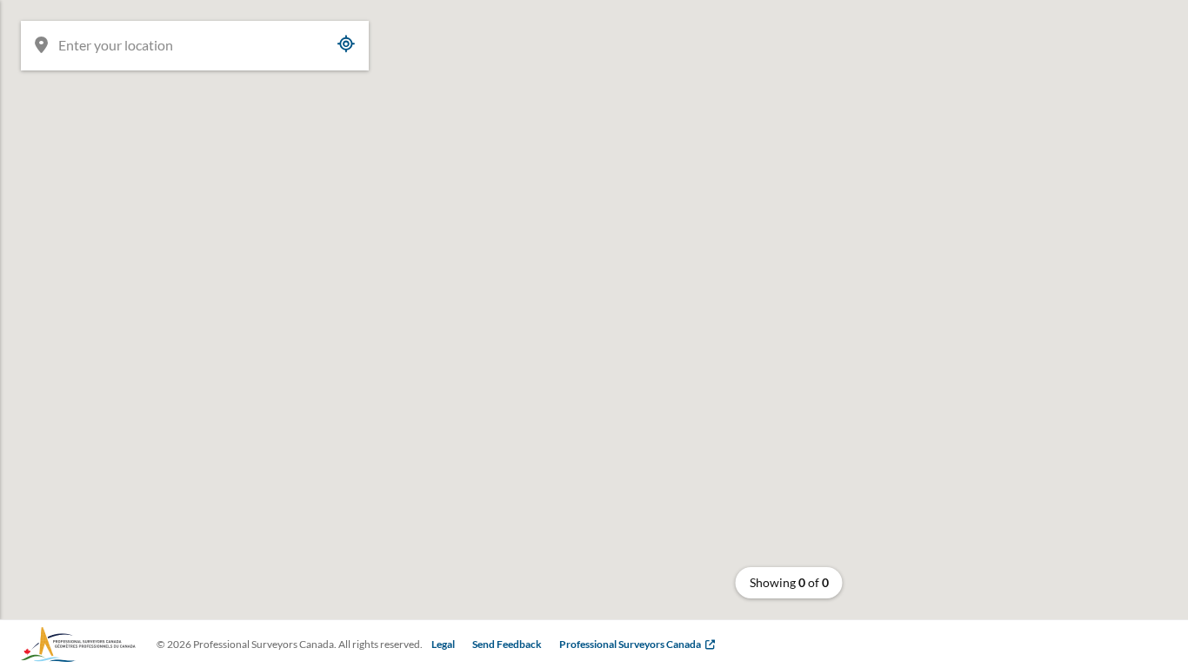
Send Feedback (507, 644)
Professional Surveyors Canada (630, 644)
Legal (443, 644)
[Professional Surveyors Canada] (78, 644)
